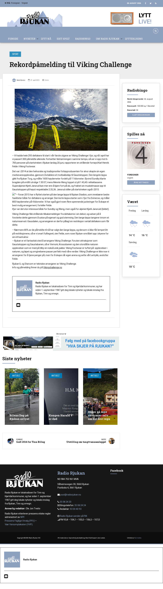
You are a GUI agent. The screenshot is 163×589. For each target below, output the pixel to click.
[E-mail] (18, 306)
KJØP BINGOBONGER (141, 115)
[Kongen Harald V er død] (61, 396)
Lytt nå (46, 38)
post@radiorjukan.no (70, 494)
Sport (15, 54)
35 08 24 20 (65, 502)
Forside (13, 38)
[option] (61, 120)
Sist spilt (63, 38)
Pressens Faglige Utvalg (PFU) (20, 520)
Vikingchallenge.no (52, 267)
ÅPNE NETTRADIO (141, 182)
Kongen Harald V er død (61, 417)
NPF (22, 517)
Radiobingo (82, 38)
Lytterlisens (134, 38)
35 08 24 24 (80, 505)
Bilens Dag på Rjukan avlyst (19, 417)
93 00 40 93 (76, 509)
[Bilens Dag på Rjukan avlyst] (22, 396)
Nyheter (29, 38)
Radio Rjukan (21, 80)
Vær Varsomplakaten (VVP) (18, 524)
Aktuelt (16, 375)
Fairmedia (137, 538)
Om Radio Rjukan (107, 38)
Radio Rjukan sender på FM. (73, 516)
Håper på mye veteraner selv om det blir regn (99, 415)
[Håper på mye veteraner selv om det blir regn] (100, 396)
